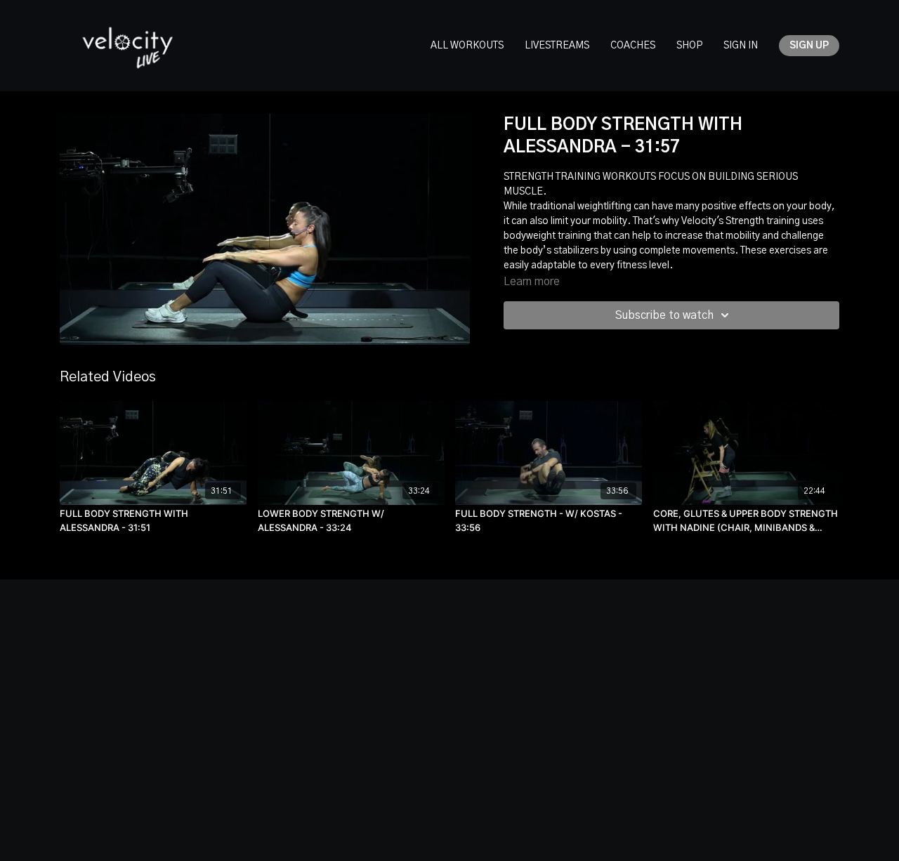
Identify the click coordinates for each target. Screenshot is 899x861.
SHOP (689, 46)
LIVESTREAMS (557, 46)
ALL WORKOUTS (467, 46)
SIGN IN (740, 46)
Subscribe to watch (664, 315)
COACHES (632, 46)
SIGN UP (809, 46)
